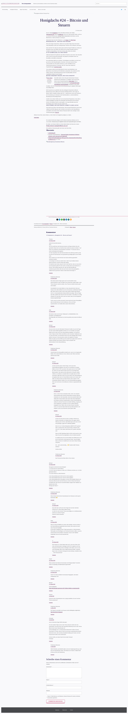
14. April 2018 (51, 619)
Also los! (57, 112)
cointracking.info (51, 132)
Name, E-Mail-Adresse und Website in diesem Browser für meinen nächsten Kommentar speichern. (64, 697)
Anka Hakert (71, 81)
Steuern (74, 227)
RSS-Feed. (73, 40)
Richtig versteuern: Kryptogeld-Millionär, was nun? (57, 125)
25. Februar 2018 (54, 522)
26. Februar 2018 (58, 416)
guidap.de (61, 34)
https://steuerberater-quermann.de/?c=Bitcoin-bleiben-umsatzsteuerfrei (64, 588)
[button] (57, 219)
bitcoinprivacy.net (50, 34)
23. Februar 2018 (52, 240)
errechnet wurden (58, 66)
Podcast (51, 223)
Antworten (52, 306)
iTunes (66, 40)
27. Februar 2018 (52, 584)
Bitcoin (71, 227)
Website (48, 690)
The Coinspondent (26, 3)
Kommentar (49, 666)
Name (47, 679)
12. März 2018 (51, 596)
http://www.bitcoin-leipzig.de (56, 612)
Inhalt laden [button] (36, 117)
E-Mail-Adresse (49, 685)
